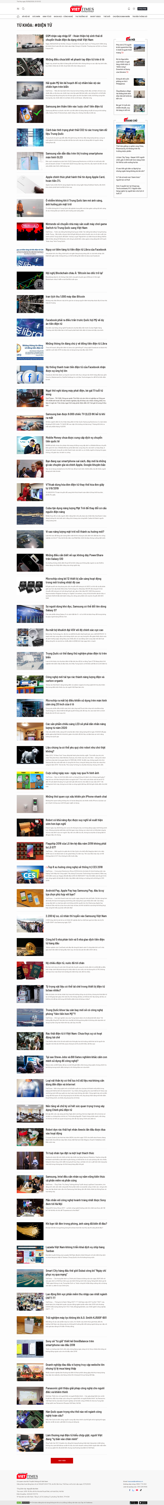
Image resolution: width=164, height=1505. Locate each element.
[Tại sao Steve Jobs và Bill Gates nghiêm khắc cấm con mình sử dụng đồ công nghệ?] (30, 1065)
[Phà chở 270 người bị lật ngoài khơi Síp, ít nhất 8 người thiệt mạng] (139, 48)
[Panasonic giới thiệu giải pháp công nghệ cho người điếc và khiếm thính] (30, 1396)
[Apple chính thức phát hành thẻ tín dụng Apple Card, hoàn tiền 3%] (30, 184)
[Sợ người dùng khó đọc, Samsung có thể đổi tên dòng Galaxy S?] (30, 614)
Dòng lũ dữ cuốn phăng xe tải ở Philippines (122, 81)
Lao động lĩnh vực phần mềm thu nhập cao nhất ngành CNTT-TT (76, 1296)
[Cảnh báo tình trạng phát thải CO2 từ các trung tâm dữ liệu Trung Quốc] (30, 137)
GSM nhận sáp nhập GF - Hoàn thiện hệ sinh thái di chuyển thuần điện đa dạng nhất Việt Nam (74, 37)
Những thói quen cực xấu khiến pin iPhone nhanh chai (76, 796)
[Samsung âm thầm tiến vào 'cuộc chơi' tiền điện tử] (30, 114)
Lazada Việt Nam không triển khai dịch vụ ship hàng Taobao (75, 1249)
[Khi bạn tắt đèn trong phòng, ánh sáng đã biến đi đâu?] (30, 1231)
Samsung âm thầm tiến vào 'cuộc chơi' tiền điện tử (74, 106)
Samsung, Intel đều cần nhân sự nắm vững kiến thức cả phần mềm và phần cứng (75, 1178)
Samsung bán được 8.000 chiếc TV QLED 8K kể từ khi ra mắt (75, 415)
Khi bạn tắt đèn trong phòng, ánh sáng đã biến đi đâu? (76, 1223)
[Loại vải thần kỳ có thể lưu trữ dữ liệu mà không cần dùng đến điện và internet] (30, 1088)
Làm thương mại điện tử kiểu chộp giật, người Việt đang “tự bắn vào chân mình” (74, 1437)
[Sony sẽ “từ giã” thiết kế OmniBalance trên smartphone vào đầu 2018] (30, 1349)
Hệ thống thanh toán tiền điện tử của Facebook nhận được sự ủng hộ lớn (76, 368)
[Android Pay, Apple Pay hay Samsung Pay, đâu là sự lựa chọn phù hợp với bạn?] (30, 898)
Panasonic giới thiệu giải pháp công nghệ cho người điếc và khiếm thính (75, 1390)
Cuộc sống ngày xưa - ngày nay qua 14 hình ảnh (72, 773)
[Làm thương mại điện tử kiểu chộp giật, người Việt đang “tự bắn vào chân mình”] (30, 1443)
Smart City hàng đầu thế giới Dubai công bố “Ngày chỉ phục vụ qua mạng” (76, 1272)
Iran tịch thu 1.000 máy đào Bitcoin (65, 296)
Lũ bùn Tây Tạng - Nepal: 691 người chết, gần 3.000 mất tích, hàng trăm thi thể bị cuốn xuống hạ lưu (130, 159)
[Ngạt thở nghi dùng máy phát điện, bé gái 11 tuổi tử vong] (30, 398)
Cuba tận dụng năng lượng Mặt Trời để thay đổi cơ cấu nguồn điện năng (76, 510)
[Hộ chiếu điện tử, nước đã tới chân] (30, 970)
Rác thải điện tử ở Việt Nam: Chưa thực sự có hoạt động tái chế (74, 1035)
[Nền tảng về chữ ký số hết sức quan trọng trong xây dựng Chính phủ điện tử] (30, 1114)
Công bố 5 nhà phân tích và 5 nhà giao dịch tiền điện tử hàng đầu (75, 941)
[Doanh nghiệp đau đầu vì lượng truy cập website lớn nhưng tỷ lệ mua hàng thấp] (30, 1372)
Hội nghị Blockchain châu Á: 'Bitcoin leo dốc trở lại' (74, 273)
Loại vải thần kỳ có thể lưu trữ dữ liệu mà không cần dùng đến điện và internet (75, 1082)
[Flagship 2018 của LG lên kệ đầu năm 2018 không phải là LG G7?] (30, 851)
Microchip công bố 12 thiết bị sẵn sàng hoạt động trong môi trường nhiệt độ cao (73, 580)
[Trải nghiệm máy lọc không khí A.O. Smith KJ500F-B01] (30, 1325)
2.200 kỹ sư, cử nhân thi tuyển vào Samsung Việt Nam (76, 916)
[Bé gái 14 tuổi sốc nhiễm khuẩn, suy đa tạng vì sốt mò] (139, 108)
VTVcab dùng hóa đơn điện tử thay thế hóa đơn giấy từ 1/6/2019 (75, 486)
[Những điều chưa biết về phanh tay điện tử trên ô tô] (30, 67)
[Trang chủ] (18, 16)
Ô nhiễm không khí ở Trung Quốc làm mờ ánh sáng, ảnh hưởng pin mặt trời (74, 202)
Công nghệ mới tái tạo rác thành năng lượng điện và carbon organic (75, 678)
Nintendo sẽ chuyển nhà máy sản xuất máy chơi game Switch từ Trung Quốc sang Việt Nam (76, 225)
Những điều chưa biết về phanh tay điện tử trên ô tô (75, 59)
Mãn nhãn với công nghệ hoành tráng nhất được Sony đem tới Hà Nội (76, 1202)
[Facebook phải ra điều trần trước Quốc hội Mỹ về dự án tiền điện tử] (30, 328)
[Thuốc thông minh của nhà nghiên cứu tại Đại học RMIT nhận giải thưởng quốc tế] (30, 1490)
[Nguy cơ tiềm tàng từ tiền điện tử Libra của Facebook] (30, 257)
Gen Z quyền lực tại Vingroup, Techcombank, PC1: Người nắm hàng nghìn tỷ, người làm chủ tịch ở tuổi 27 (130, 190)
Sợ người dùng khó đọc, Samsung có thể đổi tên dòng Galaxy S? (76, 608)
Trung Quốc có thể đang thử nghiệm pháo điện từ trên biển (76, 655)
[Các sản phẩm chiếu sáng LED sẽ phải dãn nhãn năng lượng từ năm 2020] (30, 731)
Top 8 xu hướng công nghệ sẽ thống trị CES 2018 (75, 867)
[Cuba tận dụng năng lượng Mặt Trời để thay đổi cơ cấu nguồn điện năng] (30, 516)
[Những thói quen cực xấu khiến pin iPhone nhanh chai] (30, 804)
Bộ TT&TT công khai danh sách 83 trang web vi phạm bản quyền (76, 1460)
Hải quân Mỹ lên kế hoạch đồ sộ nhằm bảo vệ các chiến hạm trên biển (73, 84)
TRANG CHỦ (131, 120)
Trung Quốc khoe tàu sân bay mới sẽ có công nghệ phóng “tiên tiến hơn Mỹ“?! (74, 1011)
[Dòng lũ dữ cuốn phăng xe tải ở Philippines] (139, 82)
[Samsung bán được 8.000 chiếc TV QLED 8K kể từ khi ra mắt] (30, 422)
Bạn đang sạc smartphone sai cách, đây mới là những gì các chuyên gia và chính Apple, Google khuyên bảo (76, 463)
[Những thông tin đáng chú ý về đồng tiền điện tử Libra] (30, 351)
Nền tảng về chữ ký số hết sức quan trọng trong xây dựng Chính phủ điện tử (75, 1107)
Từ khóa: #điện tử (34, 25)
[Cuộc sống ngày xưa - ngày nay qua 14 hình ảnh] (30, 781)
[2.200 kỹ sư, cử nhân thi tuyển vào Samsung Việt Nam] (30, 923)
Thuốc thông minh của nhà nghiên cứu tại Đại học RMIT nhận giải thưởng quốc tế (74, 1484)
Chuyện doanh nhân (121, 16)
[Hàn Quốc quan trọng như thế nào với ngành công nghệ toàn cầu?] (30, 1419)
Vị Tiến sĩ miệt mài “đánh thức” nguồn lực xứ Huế (128, 178)
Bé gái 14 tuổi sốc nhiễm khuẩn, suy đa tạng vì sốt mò (123, 107)
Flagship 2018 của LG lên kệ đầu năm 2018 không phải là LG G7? (76, 845)
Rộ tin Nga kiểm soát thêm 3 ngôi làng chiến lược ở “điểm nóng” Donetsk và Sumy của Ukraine (123, 65)
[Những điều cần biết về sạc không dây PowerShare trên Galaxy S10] (30, 563)
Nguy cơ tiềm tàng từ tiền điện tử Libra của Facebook (76, 249)
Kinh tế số (47, 16)
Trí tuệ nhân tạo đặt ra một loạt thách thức (70, 1153)
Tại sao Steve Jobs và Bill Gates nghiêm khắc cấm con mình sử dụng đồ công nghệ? (76, 1058)
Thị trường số (81, 16)
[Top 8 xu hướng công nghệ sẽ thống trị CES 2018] (30, 875)
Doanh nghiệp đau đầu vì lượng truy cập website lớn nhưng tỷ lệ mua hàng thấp (75, 1366)
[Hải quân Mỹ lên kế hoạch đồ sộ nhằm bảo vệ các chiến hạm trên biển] (30, 90)
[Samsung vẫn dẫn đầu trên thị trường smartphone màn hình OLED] (30, 161)
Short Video (95, 16)
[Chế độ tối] (134, 8)
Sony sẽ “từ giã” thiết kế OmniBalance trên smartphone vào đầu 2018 (70, 1343)
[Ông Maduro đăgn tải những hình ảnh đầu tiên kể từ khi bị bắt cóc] (139, 94)
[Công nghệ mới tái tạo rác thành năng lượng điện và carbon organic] (30, 684)
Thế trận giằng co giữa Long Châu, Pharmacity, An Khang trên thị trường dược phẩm (130, 148)
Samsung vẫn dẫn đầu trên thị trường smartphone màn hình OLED (74, 155)
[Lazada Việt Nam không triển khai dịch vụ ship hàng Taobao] (30, 1255)
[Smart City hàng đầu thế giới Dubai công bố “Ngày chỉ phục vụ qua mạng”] (30, 1278)
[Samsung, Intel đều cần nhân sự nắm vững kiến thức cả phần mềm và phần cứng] (30, 1184)
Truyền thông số (139, 16)
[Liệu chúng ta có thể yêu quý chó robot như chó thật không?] (30, 755)
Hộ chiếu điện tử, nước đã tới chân (65, 963)
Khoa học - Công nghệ (63, 16)
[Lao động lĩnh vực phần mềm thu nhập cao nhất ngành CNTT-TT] (30, 1302)
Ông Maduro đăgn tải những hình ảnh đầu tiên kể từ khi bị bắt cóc (124, 95)
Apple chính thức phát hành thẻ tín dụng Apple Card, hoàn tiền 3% (75, 178)
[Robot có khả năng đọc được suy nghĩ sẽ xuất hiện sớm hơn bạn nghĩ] (30, 828)
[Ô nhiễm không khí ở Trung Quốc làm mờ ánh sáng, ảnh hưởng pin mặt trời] (30, 208)
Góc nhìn (36, 16)
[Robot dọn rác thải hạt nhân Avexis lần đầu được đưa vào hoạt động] (30, 1137)
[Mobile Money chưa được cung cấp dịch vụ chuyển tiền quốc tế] (30, 445)
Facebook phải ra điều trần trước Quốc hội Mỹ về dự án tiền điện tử (75, 321)
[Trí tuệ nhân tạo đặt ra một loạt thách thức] (30, 1161)
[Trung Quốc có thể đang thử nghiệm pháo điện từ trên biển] (30, 661)
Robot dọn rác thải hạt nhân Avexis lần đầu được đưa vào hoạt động (75, 1131)
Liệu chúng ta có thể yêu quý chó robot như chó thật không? (75, 749)
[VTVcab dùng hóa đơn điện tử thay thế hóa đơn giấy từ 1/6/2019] (30, 492)
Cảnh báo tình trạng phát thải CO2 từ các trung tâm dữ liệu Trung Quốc (76, 131)
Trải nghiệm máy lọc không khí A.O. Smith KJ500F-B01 (76, 1317)
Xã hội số (26, 16)
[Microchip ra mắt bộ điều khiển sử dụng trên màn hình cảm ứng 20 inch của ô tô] (30, 708)
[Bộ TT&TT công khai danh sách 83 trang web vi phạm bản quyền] (30, 1466)
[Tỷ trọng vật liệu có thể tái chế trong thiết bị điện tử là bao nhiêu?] (30, 994)
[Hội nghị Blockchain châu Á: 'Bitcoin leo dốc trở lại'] (30, 281)
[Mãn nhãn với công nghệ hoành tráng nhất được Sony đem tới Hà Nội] (30, 1208)
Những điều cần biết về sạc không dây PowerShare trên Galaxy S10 (74, 557)
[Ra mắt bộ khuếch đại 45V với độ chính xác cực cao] (30, 637)
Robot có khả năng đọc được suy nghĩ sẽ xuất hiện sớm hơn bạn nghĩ (74, 821)
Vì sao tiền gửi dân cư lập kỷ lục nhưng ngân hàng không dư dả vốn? (130, 169)
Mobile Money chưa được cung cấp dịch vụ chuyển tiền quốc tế (74, 439)
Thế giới (106, 16)
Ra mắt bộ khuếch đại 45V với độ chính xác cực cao (74, 630)
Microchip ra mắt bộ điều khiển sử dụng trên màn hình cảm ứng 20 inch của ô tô (76, 702)
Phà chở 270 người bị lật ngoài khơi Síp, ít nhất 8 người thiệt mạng (124, 49)
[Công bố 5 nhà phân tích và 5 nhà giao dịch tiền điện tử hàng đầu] (30, 947)
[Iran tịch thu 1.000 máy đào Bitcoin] (30, 304)
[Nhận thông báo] (129, 8)
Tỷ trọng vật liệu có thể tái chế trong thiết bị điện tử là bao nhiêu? (75, 988)
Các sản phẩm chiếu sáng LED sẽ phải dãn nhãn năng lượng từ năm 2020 (76, 725)
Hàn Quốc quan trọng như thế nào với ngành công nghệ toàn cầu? (74, 1413)
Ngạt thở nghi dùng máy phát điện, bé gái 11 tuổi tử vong (74, 392)
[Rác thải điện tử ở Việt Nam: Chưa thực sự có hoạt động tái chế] (30, 1041)
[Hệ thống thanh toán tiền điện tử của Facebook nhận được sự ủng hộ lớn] (30, 375)
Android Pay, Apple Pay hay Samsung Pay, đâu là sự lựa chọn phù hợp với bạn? (75, 892)
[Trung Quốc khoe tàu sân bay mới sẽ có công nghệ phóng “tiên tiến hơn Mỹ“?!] (30, 1018)
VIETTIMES (82, 8)
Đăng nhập (142, 9)
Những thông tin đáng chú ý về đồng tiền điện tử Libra (76, 343)
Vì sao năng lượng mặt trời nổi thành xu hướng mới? (75, 531)
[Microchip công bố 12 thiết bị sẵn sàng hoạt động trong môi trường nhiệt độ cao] (30, 586)
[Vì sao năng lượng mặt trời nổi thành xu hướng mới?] (30, 539)
